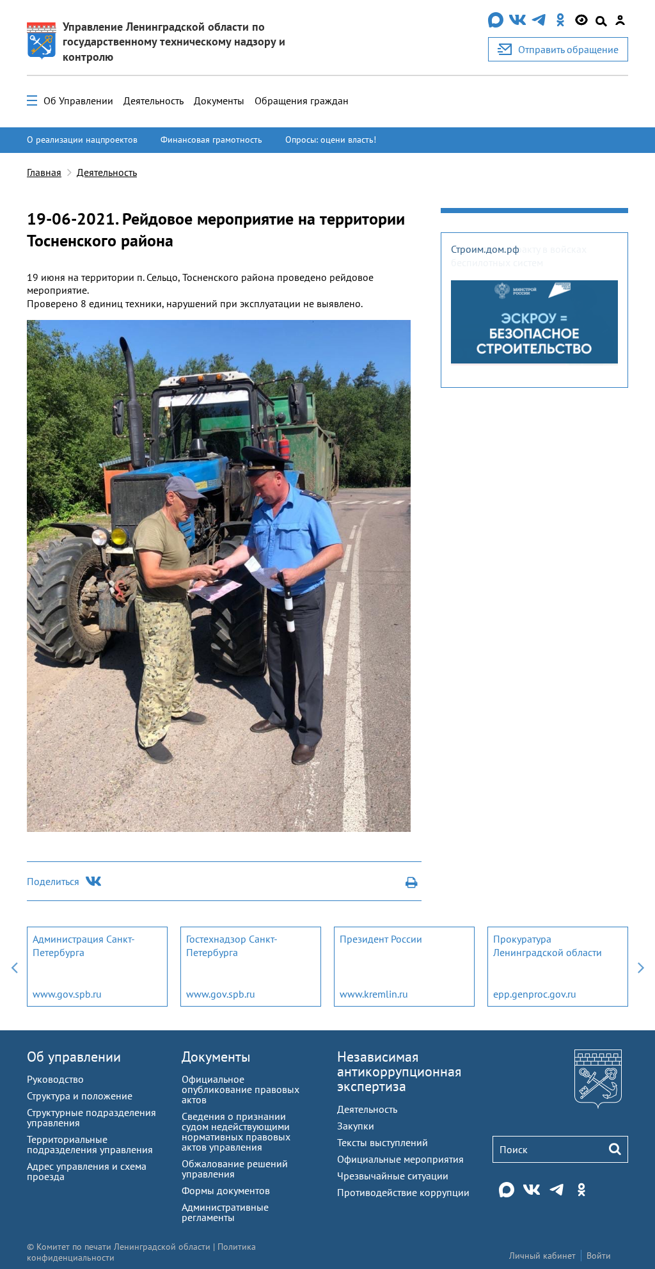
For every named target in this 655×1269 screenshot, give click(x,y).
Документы (219, 100)
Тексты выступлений (382, 1142)
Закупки (355, 1125)
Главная (44, 172)
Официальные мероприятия (400, 1159)
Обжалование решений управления (235, 1168)
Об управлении (74, 1056)
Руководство (55, 1079)
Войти (599, 1255)
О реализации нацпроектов (82, 139)
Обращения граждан (302, 100)
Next (641, 967)
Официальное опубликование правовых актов (240, 1089)
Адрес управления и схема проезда (86, 1171)
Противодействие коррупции (403, 1192)
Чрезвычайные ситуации (392, 1175)
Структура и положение (79, 1095)
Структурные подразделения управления (91, 1117)
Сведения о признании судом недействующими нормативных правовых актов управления (236, 1131)
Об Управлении (78, 100)
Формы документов (226, 1190)
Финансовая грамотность (211, 139)
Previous (14, 967)
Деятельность (153, 100)
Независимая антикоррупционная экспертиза (399, 1071)
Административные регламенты (225, 1212)
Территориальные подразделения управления (90, 1144)
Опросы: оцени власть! (330, 139)
